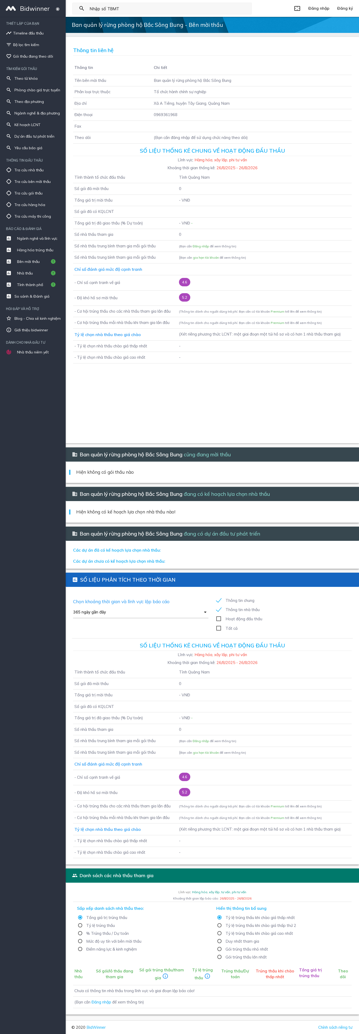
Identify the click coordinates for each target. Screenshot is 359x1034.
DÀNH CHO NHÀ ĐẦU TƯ (25, 342)
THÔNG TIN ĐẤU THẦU (24, 160)
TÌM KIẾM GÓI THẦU (21, 69)
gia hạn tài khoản (206, 257)
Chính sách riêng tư (335, 1027)
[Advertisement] (212, 400)
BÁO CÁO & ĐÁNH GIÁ (24, 229)
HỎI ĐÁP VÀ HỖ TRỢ (22, 309)
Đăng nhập (201, 246)
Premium (277, 311)
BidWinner (96, 1027)
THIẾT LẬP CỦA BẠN (22, 23)
